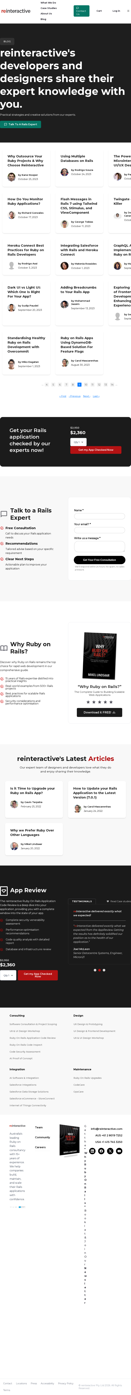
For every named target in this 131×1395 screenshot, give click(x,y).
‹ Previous (75, 396)
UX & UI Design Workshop (25, 1031)
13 (105, 384)
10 (86, 384)
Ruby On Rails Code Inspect (26, 1044)
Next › (86, 396)
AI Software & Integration (24, 1078)
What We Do (48, 2)
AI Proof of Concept (21, 1058)
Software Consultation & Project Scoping (33, 1024)
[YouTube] (119, 1151)
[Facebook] (101, 1151)
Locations (21, 1383)
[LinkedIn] (92, 1151)
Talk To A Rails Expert (22, 124)
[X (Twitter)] (110, 1151)
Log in (116, 10)
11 (92, 384)
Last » (96, 396)
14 (112, 384)
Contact (7, 1383)
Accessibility (47, 1383)
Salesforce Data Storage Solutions (29, 1091)
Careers (40, 1147)
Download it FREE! (97, 712)
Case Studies (49, 8)
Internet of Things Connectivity (28, 1105)
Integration (17, 1069)
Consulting (17, 1015)
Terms (6, 1390)
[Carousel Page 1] (95, 966)
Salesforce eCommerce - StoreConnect (32, 1098)
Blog (43, 19)
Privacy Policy (65, 1383)
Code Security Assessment (25, 1051)
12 (99, 384)
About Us (46, 13)
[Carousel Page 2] (99, 966)
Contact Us (81, 12)
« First (62, 396)
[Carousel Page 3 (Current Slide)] (104, 966)
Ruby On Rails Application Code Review (33, 1038)
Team (39, 1127)
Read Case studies (120, 905)
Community (42, 1137)
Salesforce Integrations (23, 1084)
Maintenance (82, 1069)
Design (78, 1015)
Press (34, 1383)
